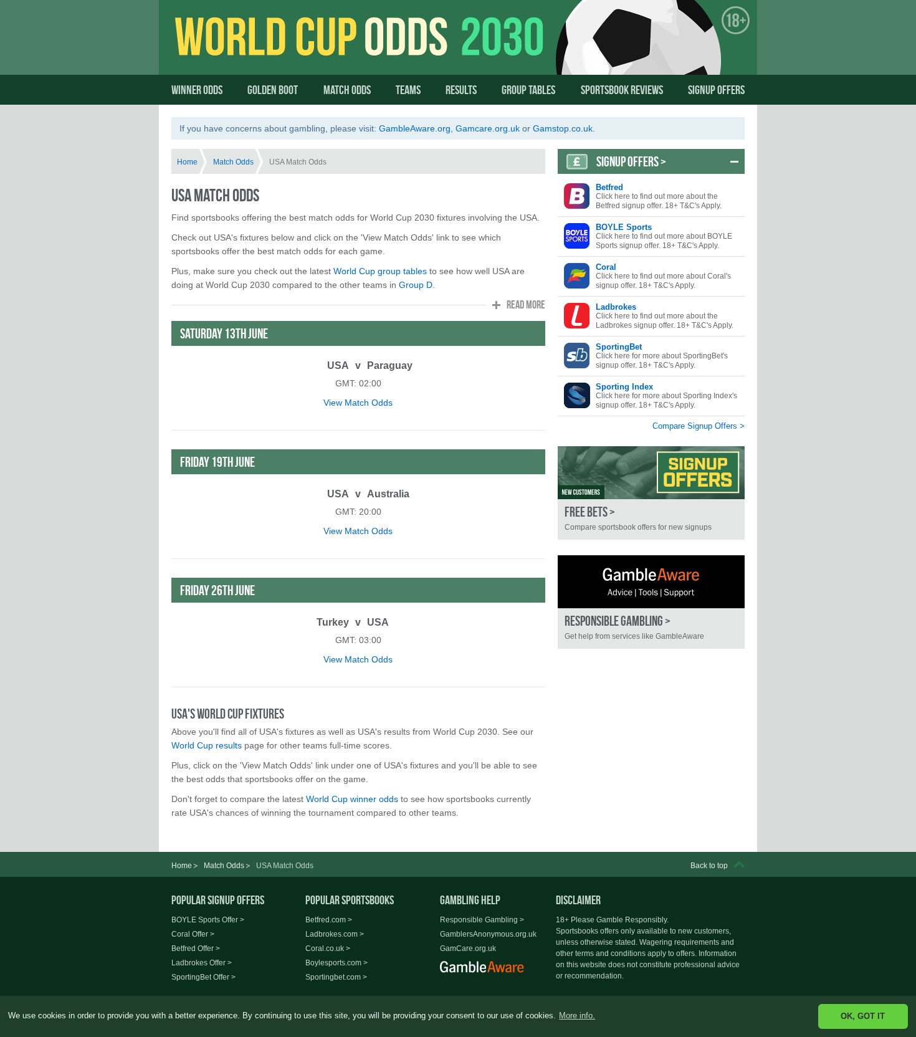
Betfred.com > (328, 919)
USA (338, 365)
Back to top (709, 865)
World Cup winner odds (352, 799)
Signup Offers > (631, 161)
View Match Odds (358, 403)
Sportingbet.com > (336, 977)
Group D (415, 285)
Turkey (333, 622)
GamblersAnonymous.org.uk (488, 934)
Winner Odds (196, 90)
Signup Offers (716, 90)
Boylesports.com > (336, 962)
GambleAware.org (415, 128)
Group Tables (528, 90)
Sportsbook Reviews (622, 90)
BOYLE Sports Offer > (207, 919)
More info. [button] (577, 1015)
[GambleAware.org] (651, 581)
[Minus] (734, 161)
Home (187, 162)
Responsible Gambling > (482, 919)
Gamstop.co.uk (563, 128)
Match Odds (347, 90)
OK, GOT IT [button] (863, 1016)
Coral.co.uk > (327, 948)
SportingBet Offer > (203, 977)
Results (461, 90)
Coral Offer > (192, 934)
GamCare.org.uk (468, 948)
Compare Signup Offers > (698, 426)
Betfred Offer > (195, 948)
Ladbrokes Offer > (201, 962)
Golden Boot (272, 90)
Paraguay (390, 365)
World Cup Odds (293, 48)
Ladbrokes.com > (334, 934)
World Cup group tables (380, 271)
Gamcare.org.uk (488, 128)
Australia (388, 494)
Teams (408, 90)
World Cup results (206, 745)
